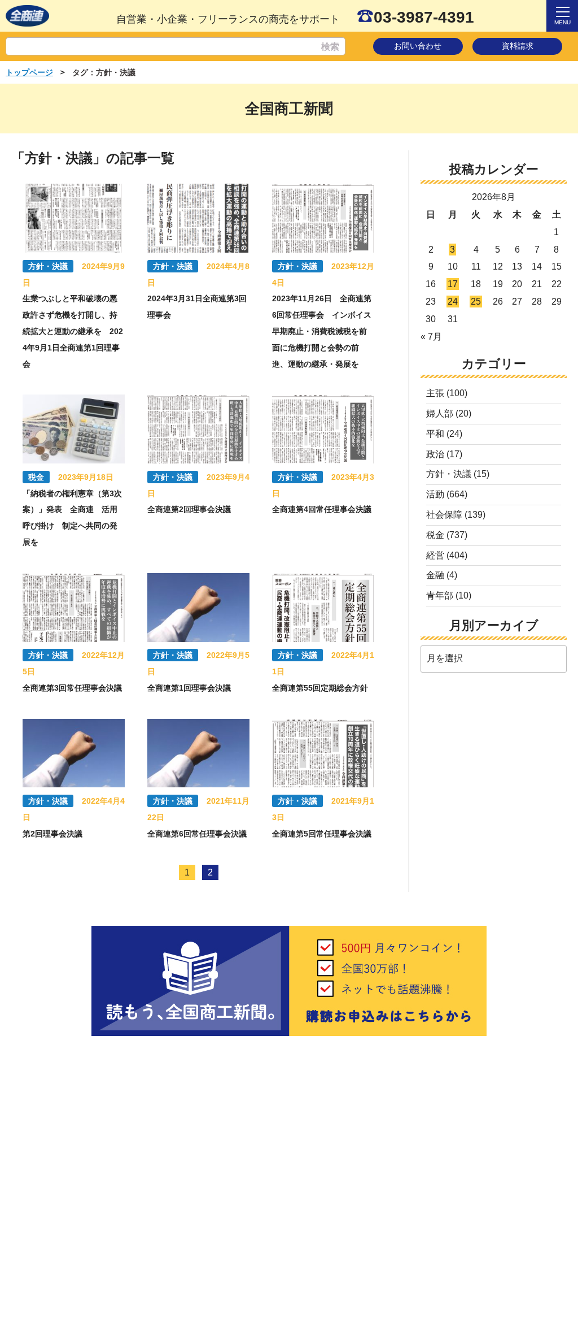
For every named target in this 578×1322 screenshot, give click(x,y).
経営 (435, 555)
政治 (435, 454)
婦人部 (439, 413)
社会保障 (444, 514)
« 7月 (431, 336)
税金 (435, 535)
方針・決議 (448, 474)
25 (476, 301)
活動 (435, 494)
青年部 (439, 595)
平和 (435, 434)
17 (453, 284)
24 (453, 301)
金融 (435, 575)
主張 (435, 393)
